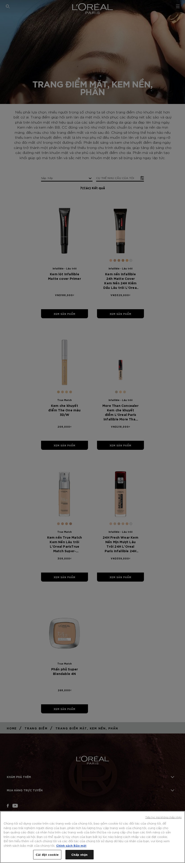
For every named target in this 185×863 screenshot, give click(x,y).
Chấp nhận (79, 854)
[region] (92, 837)
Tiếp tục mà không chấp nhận (163, 817)
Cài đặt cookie (47, 854)
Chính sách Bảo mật (71, 845)
